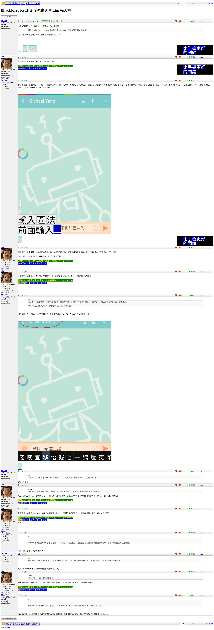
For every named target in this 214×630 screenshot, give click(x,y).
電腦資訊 (14, 3)
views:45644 (5, 627)
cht (7, 3)
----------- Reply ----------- (9, 16)
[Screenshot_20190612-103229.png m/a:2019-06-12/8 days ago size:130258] (30, 51)
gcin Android (33, 3)
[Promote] (176, 21)
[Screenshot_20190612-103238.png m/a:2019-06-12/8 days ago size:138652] (34, 51)
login (207, 3)
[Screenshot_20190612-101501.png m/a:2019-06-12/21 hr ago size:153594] (25, 51)
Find (193, 3)
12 (19, 571)
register (211, 3)
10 (19, 532)
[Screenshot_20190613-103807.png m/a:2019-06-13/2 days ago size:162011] (20, 469)
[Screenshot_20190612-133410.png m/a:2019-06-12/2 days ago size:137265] (20, 242)
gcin (22, 3)
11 (19, 554)
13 (19, 595)
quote (202, 21)
